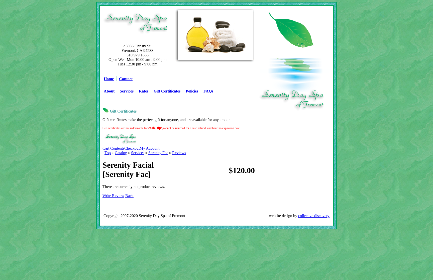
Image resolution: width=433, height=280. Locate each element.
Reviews (179, 153)
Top (107, 153)
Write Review (113, 196)
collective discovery (314, 216)
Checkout (132, 148)
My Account (149, 148)
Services (137, 153)
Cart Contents (113, 148)
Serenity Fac (158, 153)
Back (129, 196)
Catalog (121, 153)
